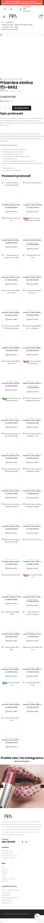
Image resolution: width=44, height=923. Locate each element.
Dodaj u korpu (23, 108)
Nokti (3, 876)
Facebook (2, 82)
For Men (4, 874)
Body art (4, 881)
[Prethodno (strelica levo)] (0, 922)
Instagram (26, 841)
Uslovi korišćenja (7, 851)
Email (2, 85)
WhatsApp (2, 89)
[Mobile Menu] (4, 16)
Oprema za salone (8, 879)
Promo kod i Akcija (8, 858)
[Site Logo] (12, 16)
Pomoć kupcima (7, 853)
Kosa (3, 867)
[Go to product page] (11, 191)
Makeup (4, 872)
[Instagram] (11, 9)
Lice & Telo (5, 869)
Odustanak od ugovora (10, 856)
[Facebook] (4, 9)
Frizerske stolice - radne (11, 203)
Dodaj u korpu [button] (12, 211)
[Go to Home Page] (2, 22)
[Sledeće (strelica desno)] (2, 922)
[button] (1, 786)
